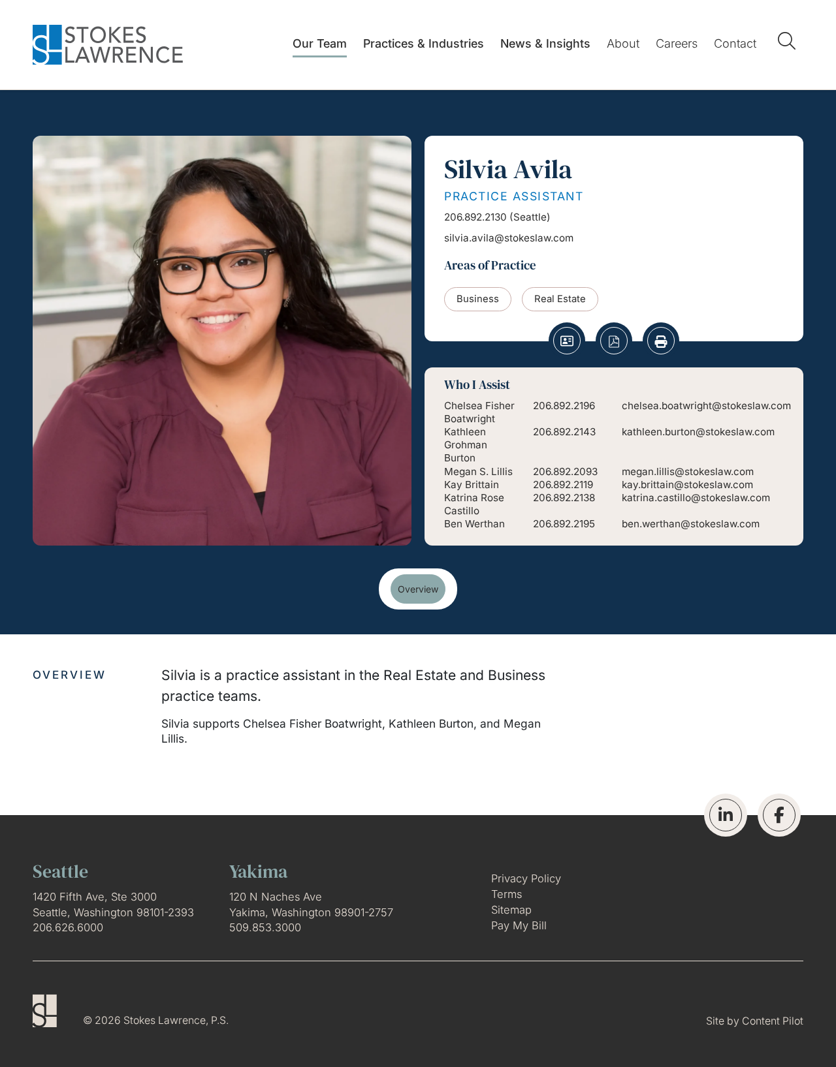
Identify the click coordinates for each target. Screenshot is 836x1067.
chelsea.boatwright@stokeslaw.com (706, 405)
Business (478, 299)
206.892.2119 (563, 484)
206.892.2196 (564, 405)
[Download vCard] (567, 340)
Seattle (530, 217)
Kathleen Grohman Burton (465, 444)
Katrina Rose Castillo (474, 504)
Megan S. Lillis (478, 471)
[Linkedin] (725, 815)
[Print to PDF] (614, 340)
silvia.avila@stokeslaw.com (508, 238)
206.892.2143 (564, 431)
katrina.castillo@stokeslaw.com (696, 497)
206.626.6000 (68, 927)
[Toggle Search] (789, 40)
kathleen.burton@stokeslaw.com (698, 431)
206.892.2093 (565, 471)
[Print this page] (661, 340)
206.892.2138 (564, 497)
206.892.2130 (475, 217)
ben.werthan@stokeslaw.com (691, 524)
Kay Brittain (471, 484)
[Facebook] (779, 815)
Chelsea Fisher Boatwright (479, 412)
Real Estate (560, 299)
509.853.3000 (265, 927)
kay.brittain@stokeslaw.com (687, 484)
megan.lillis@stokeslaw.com (688, 471)
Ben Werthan (474, 524)
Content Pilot (772, 1021)
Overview (418, 589)
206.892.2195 (564, 524)
